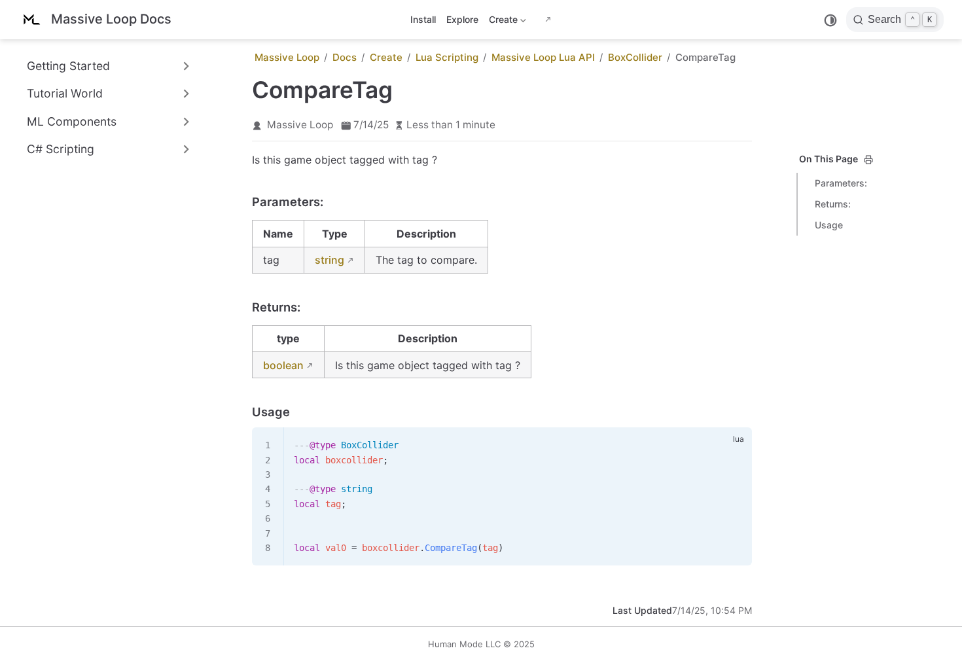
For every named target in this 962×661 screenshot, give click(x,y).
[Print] (868, 159)
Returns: (833, 203)
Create (502, 22)
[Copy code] (734, 445)
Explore (462, 19)
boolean (283, 365)
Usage (829, 224)
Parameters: (841, 182)
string (329, 259)
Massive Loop (300, 124)
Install (423, 19)
